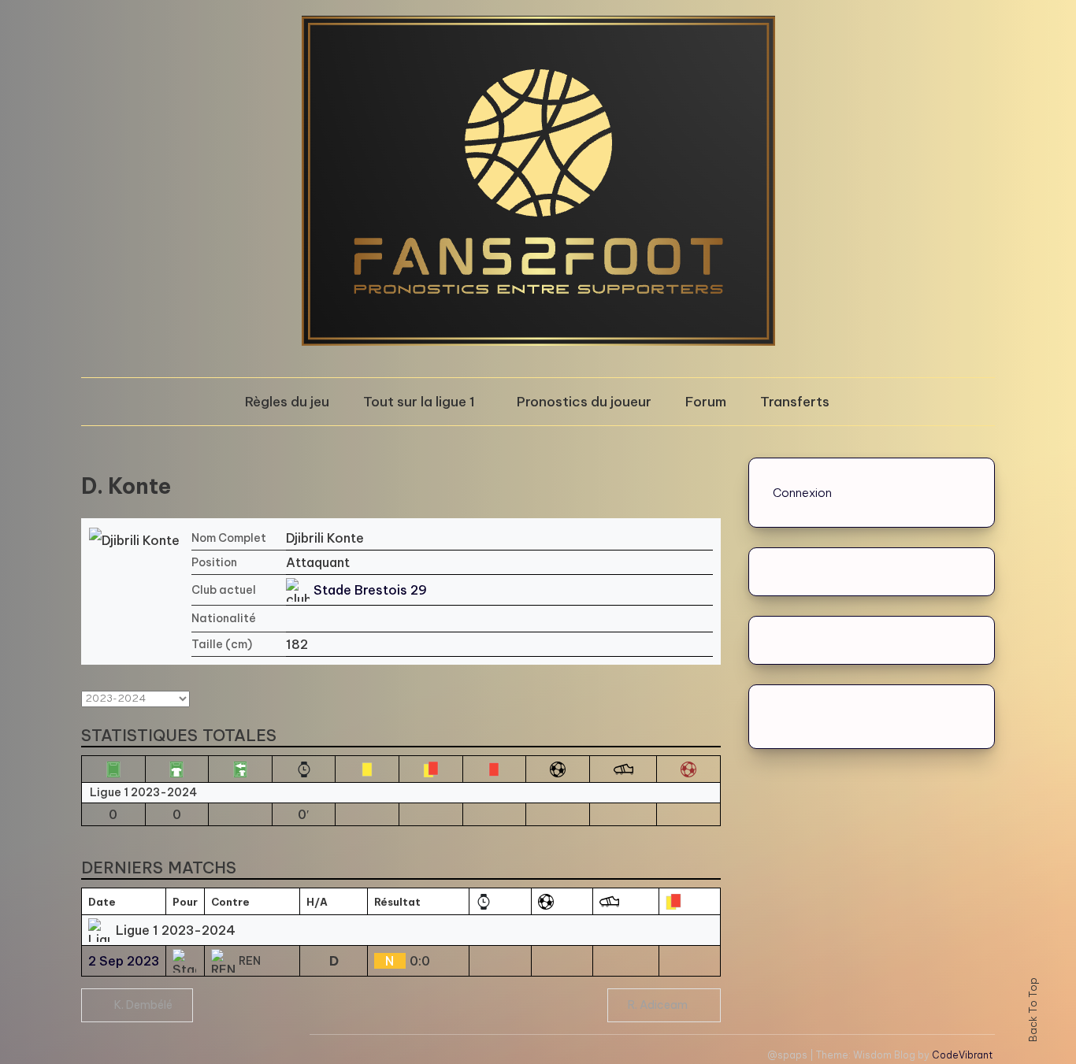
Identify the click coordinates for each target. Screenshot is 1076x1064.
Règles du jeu (287, 401)
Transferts (794, 401)
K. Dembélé (143, 1005)
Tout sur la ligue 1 (419, 401)
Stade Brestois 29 (370, 590)
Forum (705, 401)
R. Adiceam (658, 1005)
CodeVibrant (962, 1055)
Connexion (802, 492)
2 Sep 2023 (123, 961)
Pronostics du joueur (584, 401)
